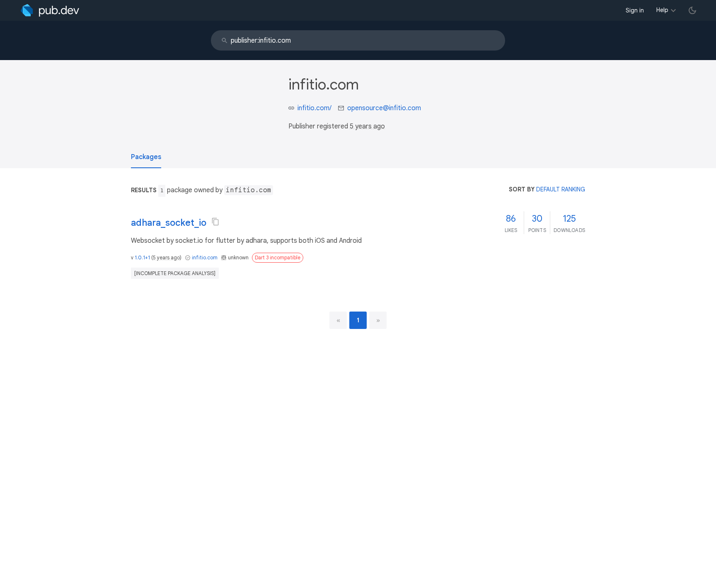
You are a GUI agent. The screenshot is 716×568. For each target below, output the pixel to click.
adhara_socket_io (168, 222)
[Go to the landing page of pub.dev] (50, 10)
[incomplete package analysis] (174, 273)
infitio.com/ (314, 108)
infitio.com (205, 257)
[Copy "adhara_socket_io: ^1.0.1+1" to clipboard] (215, 222)
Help (662, 10)
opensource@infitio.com (384, 108)
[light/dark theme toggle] (692, 10)
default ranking (560, 189)
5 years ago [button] (367, 126)
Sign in (635, 10)
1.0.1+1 (142, 257)
